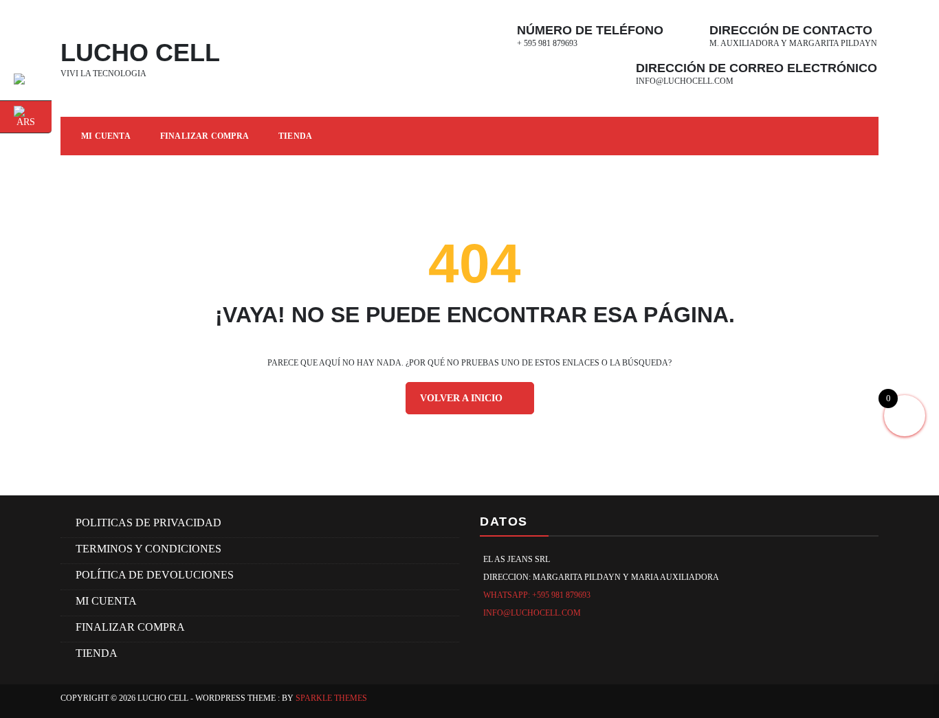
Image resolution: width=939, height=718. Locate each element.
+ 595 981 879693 (547, 43)
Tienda (295, 136)
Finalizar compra (204, 136)
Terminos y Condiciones (148, 548)
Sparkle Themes (331, 698)
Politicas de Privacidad (148, 522)
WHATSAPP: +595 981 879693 (536, 595)
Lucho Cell (140, 52)
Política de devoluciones (155, 575)
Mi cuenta (106, 601)
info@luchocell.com (684, 81)
